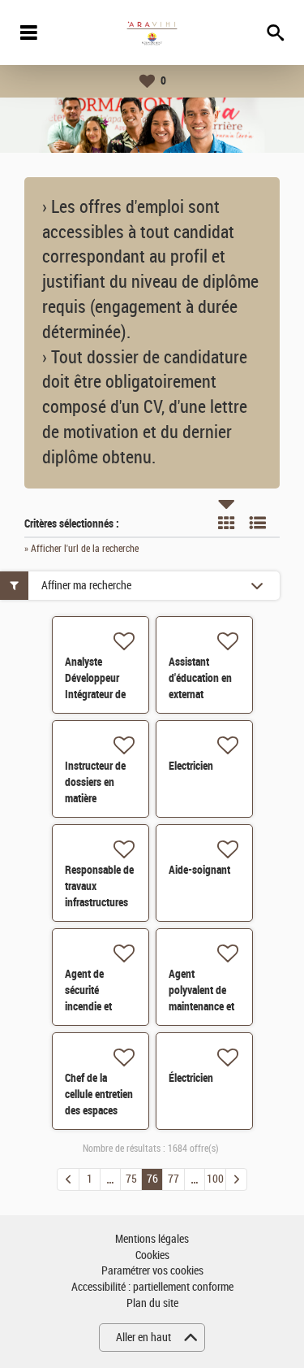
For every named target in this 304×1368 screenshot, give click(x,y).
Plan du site (152, 1303)
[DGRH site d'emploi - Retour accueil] (152, 32)
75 (131, 1179)
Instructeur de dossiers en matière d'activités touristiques (95, 798)
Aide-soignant (199, 869)
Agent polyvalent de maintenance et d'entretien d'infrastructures (204, 1006)
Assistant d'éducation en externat (200, 678)
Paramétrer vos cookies (152, 1271)
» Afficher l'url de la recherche (81, 548)
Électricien (191, 1077)
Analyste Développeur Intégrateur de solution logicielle (95, 694)
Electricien (191, 765)
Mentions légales (152, 1239)
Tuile (226, 522)
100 (215, 1179)
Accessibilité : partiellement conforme (152, 1287)
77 (173, 1179)
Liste (258, 522)
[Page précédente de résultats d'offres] (68, 1179)
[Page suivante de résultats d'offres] (236, 1179)
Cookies (152, 1255)
